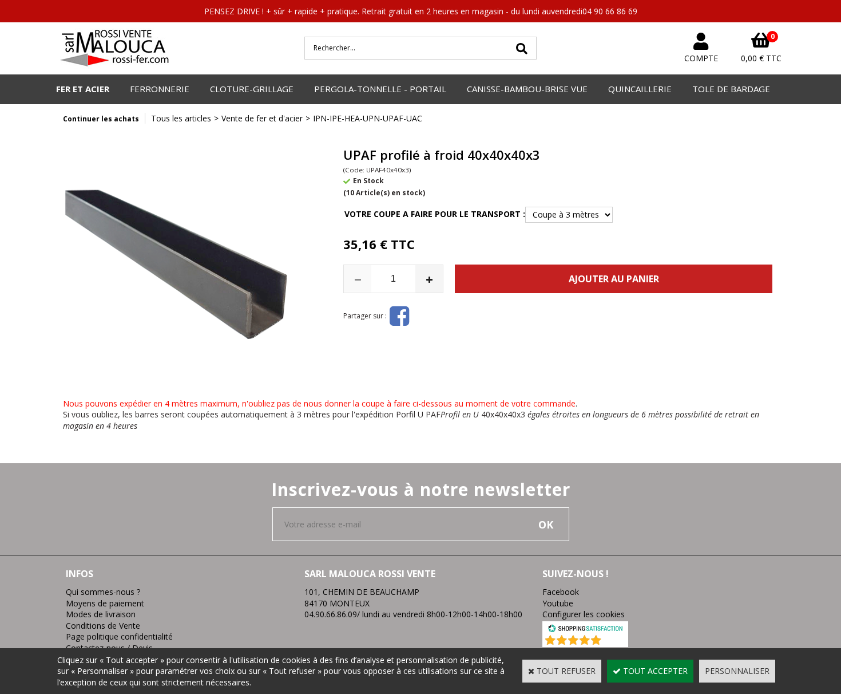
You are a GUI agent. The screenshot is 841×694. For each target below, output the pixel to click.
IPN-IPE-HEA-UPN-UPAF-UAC (367, 118)
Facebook (560, 591)
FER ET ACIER (82, 88)
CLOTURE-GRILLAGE (251, 88)
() (615, 641)
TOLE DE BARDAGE (731, 88)
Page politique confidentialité (119, 636)
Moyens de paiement (105, 603)
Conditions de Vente (103, 625)
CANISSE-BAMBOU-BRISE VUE (527, 88)
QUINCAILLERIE (640, 88)
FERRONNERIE (159, 88)
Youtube (557, 603)
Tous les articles (181, 118)
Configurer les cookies (583, 614)
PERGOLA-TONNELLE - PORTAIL (380, 88)
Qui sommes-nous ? (103, 591)
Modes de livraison (101, 614)
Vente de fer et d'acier (262, 118)
